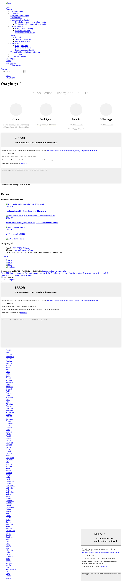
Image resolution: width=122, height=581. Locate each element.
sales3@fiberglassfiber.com (25, 250)
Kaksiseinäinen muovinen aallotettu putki (30, 22)
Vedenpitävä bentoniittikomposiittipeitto (25, 52)
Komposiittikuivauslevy (24, 28)
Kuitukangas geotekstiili (23, 275)
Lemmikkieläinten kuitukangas (12, 273)
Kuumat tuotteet (48, 271)
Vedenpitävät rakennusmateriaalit (37, 273)
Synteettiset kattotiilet (18, 56)
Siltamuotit (14, 13)
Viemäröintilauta (16, 26)
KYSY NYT (6, 256)
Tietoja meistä (11, 63)
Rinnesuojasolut (7, 275)
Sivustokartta (61, 271)
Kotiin (8, 7)
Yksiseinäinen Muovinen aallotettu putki (30, 24)
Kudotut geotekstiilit (22, 48)
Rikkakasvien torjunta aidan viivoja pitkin (66, 273)
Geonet (13, 35)
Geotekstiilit (15, 43)
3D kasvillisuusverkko (23, 39)
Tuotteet (9, 9)
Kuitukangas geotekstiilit (24, 50)
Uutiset (8, 61)
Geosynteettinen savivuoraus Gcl (95, 273)
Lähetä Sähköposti (8, 280)
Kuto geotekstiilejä (22, 46)
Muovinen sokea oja (22, 31)
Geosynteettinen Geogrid (19, 16)
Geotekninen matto (22, 41)
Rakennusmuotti (16, 11)
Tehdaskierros (15, 65)
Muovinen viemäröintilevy (25, 33)
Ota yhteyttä (10, 59)
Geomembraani (16, 18)
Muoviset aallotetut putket (20, 20)
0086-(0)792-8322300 (21, 248)
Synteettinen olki (16, 54)
